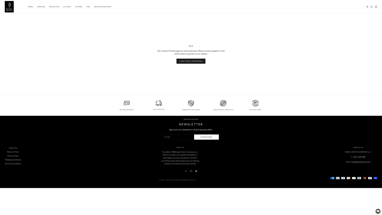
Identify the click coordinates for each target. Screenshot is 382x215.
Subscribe (206, 137)
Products (54, 7)
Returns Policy (13, 152)
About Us (13, 148)
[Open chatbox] (378, 211)
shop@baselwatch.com (361, 162)
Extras (67, 7)
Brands (41, 7)
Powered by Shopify (188, 180)
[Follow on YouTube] (196, 171)
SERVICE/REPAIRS (102, 7)
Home (30, 7)
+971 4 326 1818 (359, 157)
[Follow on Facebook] (186, 171)
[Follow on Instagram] (191, 171)
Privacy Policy (13, 156)
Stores (78, 7)
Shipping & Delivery (13, 160)
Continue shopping (191, 61)
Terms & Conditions (13, 164)
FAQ (88, 7)
